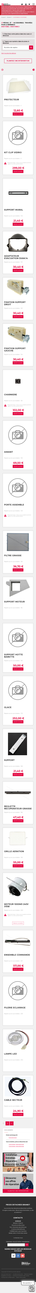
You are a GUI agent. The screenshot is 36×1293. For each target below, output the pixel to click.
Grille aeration (14, 851)
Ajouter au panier (18, 114)
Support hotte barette (13, 655)
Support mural (13, 210)
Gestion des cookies (21, 1277)
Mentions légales (28, 1274)
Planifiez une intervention (18, 61)
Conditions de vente (18, 1274)
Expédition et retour (6, 1275)
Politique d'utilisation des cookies (21, 1275)
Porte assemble (14, 505)
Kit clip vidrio (13, 152)
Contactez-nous (18, 1237)
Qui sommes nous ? (6, 1274)
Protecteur (11, 99)
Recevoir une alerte (18, 923)
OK (27, 1244)
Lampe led (10, 1054)
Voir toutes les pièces (8, 53)
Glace (7, 707)
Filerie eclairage (15, 1008)
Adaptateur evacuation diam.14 (16, 257)
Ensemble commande (17, 955)
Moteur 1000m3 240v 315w (16, 905)
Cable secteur (13, 1100)
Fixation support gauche (15, 349)
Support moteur (14, 602)
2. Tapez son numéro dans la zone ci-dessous (16, 42)
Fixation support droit (15, 303)
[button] (2, 70)
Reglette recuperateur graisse (18, 807)
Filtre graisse (12, 555)
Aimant (8, 452)
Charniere (10, 394)
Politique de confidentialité (8, 1277)
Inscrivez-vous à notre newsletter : (18, 1241)
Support (9, 760)
